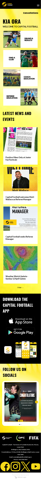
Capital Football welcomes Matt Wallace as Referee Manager (20, 198)
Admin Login (21, 477)
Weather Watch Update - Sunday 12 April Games (17, 277)
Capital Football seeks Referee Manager (19, 237)
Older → (20, 287)
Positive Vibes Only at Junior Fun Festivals (18, 158)
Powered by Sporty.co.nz (20, 475)
